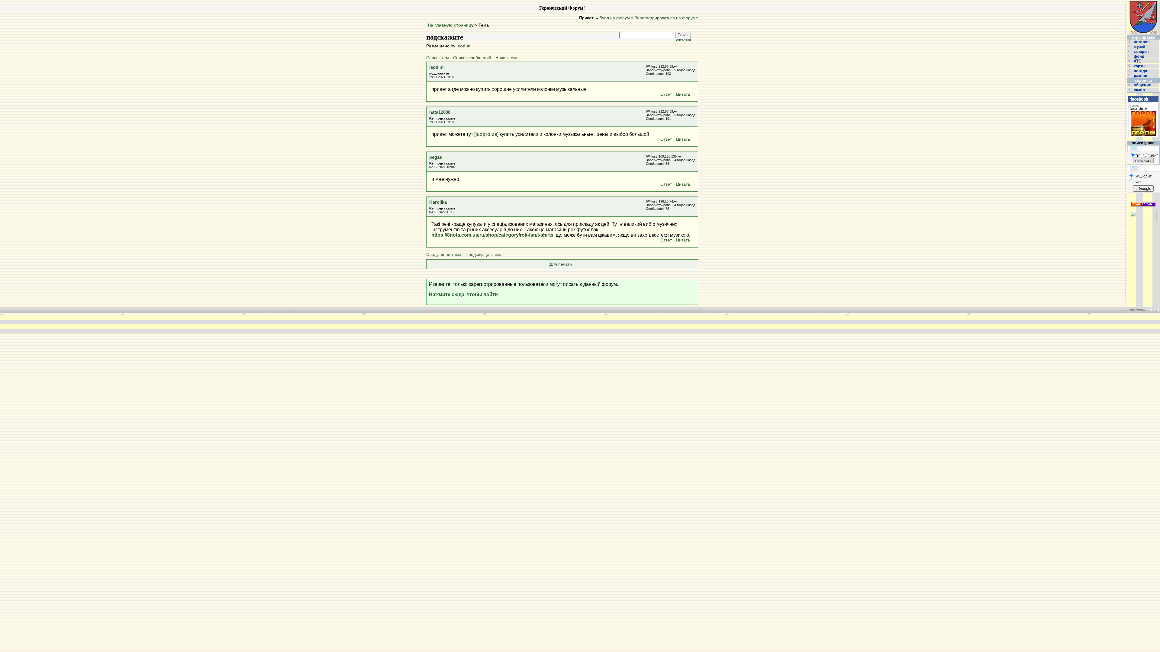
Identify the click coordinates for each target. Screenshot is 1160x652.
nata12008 (439, 112)
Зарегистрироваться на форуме (666, 18)
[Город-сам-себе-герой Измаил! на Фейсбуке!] (1143, 95)
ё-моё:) (1152, 310)
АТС (1138, 61)
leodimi (464, 46)
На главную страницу (451, 25)
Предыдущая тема (484, 254)
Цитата (683, 94)
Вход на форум (614, 18)
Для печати (560, 264)
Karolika (438, 202)
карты (1140, 66)
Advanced (683, 39)
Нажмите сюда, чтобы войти (463, 294)
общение (1143, 85)
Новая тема (507, 58)
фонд (1140, 56)
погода (1141, 71)
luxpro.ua (486, 134)
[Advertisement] (488, 324)
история (1142, 42)
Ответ (666, 94)
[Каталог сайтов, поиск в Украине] (1143, 213)
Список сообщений (472, 58)
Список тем (437, 58)
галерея (1142, 51)
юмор (1140, 90)
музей (1140, 46)
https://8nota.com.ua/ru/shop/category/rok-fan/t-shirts (492, 235)
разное (1141, 75)
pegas (435, 157)
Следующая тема (443, 254)
